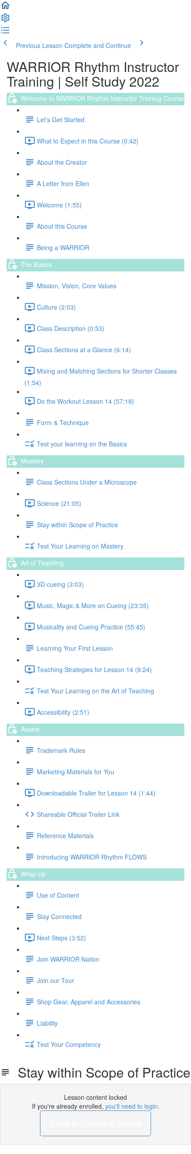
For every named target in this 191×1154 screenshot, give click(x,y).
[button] (5, 8)
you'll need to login (131, 1106)
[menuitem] (5, 20)
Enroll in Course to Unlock (95, 1123)
